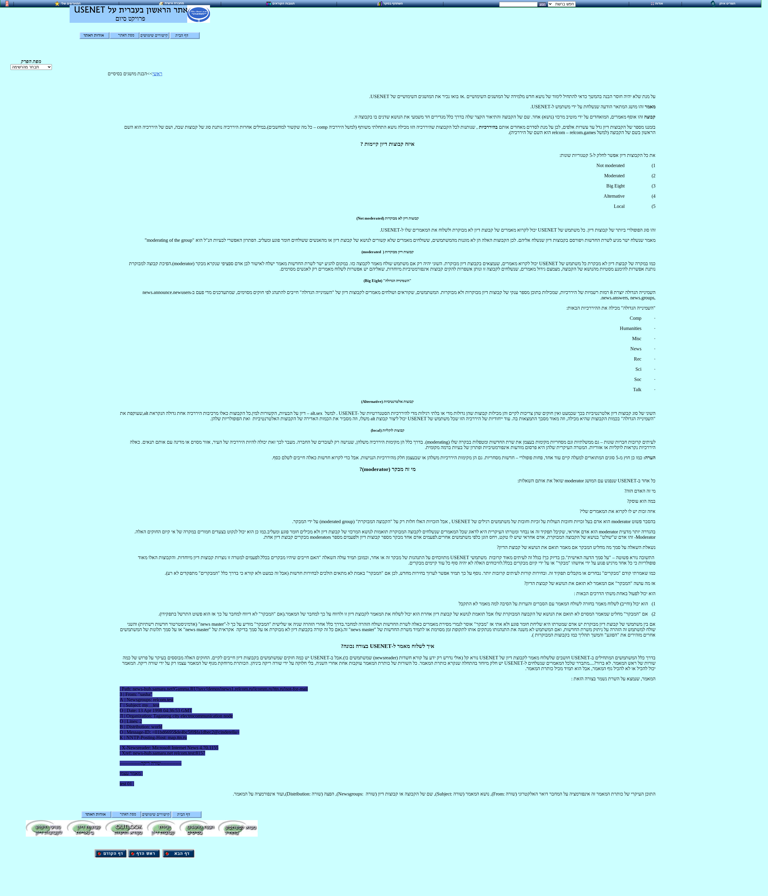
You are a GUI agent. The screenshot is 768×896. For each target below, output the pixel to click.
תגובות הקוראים (283, 3)
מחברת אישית (174, 3)
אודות (659, 3)
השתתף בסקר (393, 3)
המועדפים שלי (71, 3)
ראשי (157, 73)
